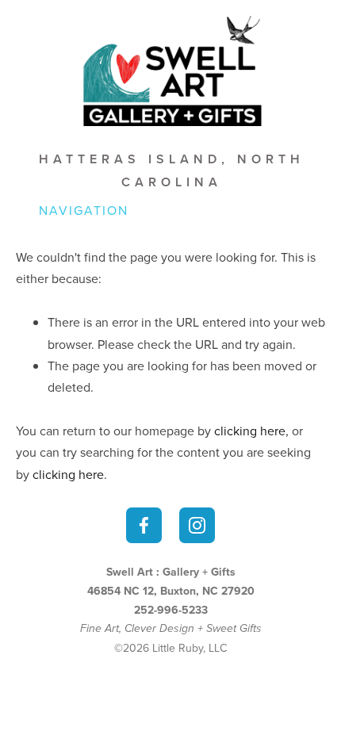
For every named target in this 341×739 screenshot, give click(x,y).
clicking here (249, 430)
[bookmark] (170, 69)
